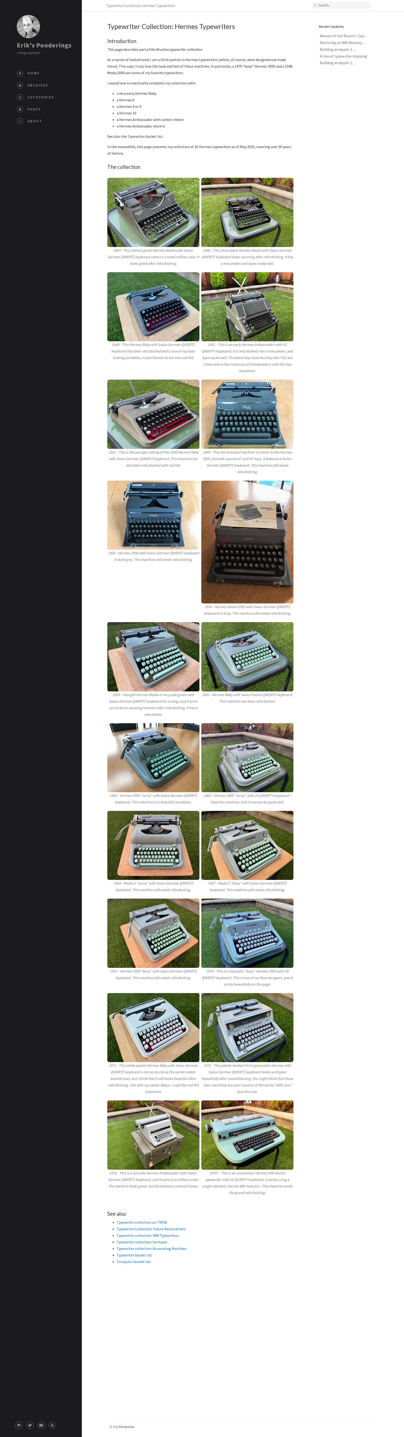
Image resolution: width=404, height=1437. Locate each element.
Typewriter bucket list (145, 136)
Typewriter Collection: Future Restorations (151, 1229)
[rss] (52, 1424)
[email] (41, 1424)
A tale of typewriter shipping (343, 56)
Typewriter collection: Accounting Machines (152, 1248)
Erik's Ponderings (44, 45)
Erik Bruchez (126, 1427)
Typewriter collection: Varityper (142, 1242)
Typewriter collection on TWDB (142, 1222)
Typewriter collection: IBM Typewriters (148, 1235)
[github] (18, 1424)
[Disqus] (200, 1352)
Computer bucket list (134, 1261)
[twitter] (30, 1424)
